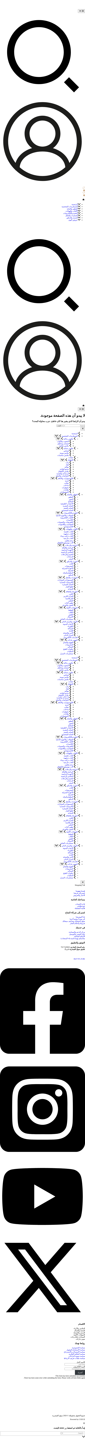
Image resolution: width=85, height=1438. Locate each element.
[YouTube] (42, 1234)
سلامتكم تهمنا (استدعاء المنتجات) (73, 938)
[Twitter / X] (42, 1320)
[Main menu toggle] (81, 11)
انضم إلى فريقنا (79, 893)
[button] (42, 98)
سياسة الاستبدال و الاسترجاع (74, 1352)
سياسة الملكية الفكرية (77, 1354)
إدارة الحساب (80, 904)
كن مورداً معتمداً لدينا (77, 919)
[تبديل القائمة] (56, 436)
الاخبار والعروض (79, 895)
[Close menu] (83, 429)
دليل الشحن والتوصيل (77, 934)
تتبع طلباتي (81, 906)
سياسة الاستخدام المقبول (76, 1350)
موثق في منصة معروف (79, 958)
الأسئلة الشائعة (79, 936)
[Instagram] (42, 1157)
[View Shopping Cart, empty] (42, 199)
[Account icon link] (42, 184)
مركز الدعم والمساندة (77, 932)
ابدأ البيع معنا (80, 917)
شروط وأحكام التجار (77, 923)
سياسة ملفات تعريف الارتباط (74, 1358)
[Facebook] (42, 1059)
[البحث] (61, 1433)
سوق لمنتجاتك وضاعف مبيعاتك (73, 921)
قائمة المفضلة (80, 908)
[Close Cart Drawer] (83, 882)
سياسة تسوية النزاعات (77, 1356)
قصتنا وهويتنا (80, 891)
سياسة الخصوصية (78, 1348)
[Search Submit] (63, 426)
